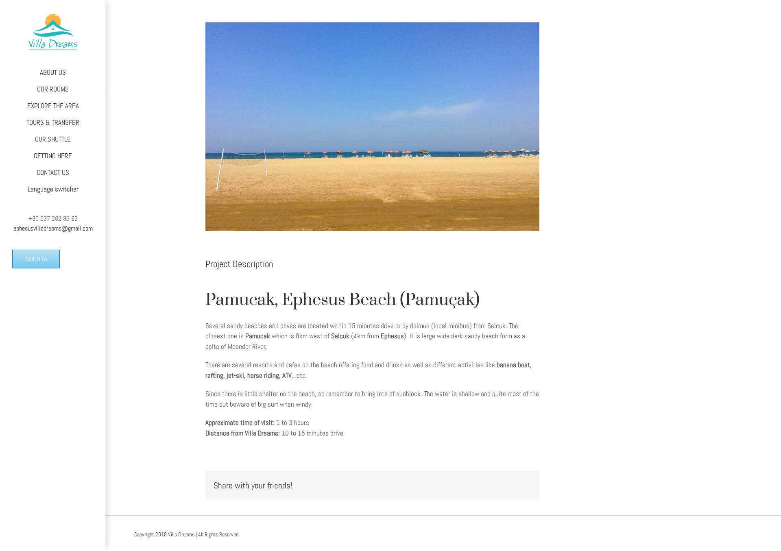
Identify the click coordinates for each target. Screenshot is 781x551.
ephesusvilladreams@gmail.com (53, 228)
